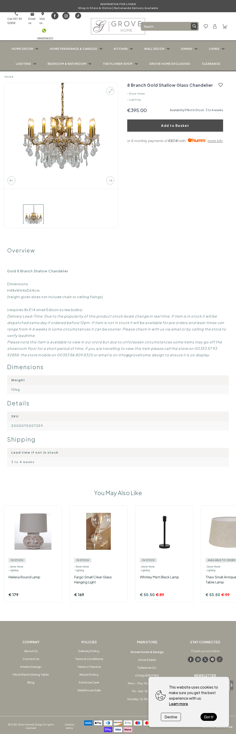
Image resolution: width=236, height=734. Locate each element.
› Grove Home (136, 93)
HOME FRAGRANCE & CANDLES (73, 49)
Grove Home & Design (30, 724)
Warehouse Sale (89, 690)
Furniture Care (89, 682)
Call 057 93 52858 (14, 21)
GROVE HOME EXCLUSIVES (169, 63)
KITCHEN (121, 49)
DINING (186, 49)
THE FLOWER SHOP (118, 63)
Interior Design (30, 667)
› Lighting (134, 99)
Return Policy (89, 674)
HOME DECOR (22, 49)
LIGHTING (23, 63)
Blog (30, 682)
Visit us (42, 21)
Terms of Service (89, 667)
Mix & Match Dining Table (31, 674)
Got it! (208, 716)
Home (9, 76)
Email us (31, 21)
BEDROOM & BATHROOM (67, 63)
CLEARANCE (211, 63)
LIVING (214, 49)
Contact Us (31, 659)
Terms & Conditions (89, 659)
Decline (171, 716)
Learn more (178, 703)
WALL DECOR (154, 49)
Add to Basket (175, 125)
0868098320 (44, 38)
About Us (31, 651)
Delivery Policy (89, 651)
